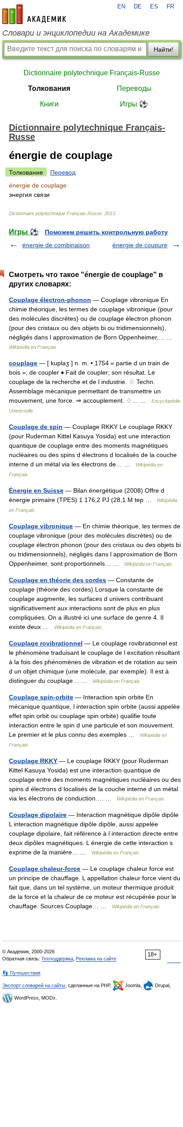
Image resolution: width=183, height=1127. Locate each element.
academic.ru (34, 14)
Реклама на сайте (96, 958)
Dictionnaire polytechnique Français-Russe (92, 73)
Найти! (163, 49)
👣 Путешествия (21, 973)
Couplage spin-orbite (41, 697)
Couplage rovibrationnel (46, 643)
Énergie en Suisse (36, 490)
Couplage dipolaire (38, 814)
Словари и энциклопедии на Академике (76, 33)
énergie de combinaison (56, 245)
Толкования (49, 88)
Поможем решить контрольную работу (106, 232)
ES (154, 7)
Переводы (134, 88)
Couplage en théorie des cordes (57, 580)
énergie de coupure (139, 245)
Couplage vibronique (41, 526)
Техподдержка (57, 958)
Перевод (63, 172)
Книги (49, 104)
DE (138, 7)
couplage (23, 363)
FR (170, 7)
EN (121, 7)
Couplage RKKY (33, 760)
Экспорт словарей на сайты (33, 985)
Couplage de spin (36, 426)
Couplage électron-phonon (50, 299)
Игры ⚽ (134, 104)
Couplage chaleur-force (44, 868)
